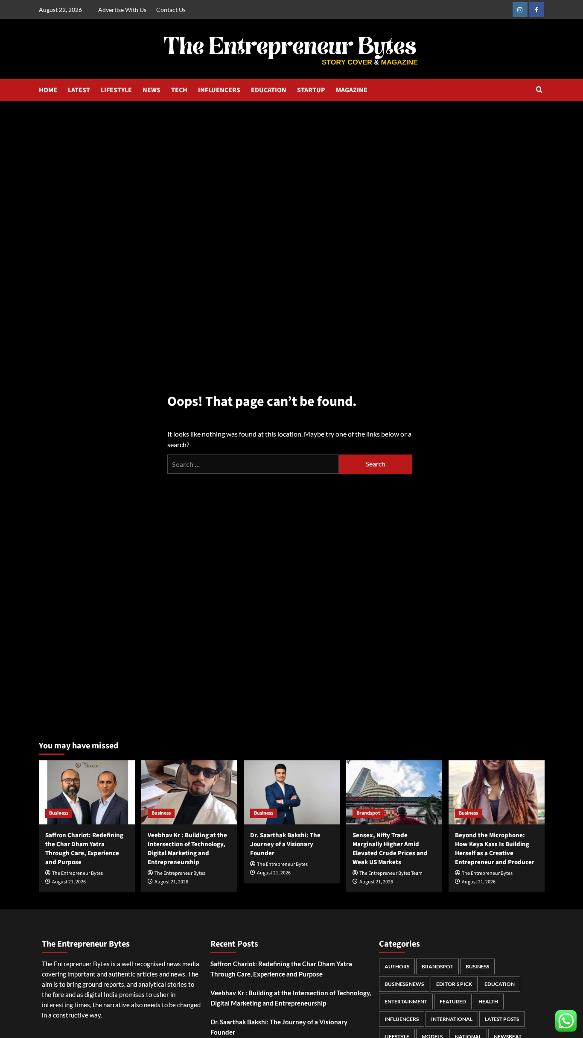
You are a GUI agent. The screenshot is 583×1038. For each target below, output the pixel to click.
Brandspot (368, 813)
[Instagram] (520, 9)
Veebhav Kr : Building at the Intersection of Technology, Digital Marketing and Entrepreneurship (187, 849)
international (451, 1019)
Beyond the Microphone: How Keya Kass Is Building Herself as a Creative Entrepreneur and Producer (494, 849)
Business (58, 813)
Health (488, 1001)
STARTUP (311, 90)
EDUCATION (268, 90)
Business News (404, 984)
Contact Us (171, 9)
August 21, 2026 (69, 882)
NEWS (151, 90)
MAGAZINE (351, 90)
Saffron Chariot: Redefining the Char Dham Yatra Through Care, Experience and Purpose (84, 849)
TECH (179, 90)
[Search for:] (253, 464)
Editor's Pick (454, 984)
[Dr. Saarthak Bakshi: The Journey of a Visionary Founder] (292, 792)
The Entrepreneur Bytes (77, 873)
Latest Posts (502, 1019)
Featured (453, 1001)
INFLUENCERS (219, 90)
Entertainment (406, 1001)
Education (499, 984)
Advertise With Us (122, 9)
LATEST (79, 90)
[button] (539, 90)
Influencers (402, 1019)
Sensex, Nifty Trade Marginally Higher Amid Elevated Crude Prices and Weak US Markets (390, 849)
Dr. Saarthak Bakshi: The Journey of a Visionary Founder (285, 844)
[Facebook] (536, 9)
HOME (48, 90)
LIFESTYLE (116, 90)
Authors (397, 966)
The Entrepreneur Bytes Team (391, 873)
